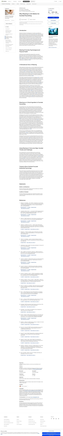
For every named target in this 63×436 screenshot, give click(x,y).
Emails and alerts (42, 421)
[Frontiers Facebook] (51, 418)
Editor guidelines (6, 424)
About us (9, 1)
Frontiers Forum (30, 419)
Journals (18, 422)
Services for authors (7, 421)
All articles (19, 1)
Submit (41, 424)
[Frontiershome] (4, 1)
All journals (14, 1)
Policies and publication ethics (8, 422)
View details (50, 10)
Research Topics (19, 421)
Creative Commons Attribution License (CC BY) (32, 390)
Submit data (33, 1)
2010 (29, 86)
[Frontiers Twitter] (53, 418)
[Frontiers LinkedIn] (56, 418)
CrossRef (28, 207)
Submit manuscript (26, 1)
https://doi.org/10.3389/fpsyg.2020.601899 (29, 11)
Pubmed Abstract (23, 207)
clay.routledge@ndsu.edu (35, 397)
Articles (18, 419)
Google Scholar (33, 207)
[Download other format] (50, 23)
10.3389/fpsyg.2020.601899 (37, 369)
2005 (20, 57)
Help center (42, 419)
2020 (20, 36)
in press (27, 132)
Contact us (42, 422)
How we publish (19, 424)
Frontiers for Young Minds (32, 422)
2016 (38, 119)
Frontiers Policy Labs (31, 421)
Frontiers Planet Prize (31, 424)
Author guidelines (6, 419)
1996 (31, 90)
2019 (20, 118)
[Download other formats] (58, 17)
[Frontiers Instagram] (58, 418)
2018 (32, 75)
